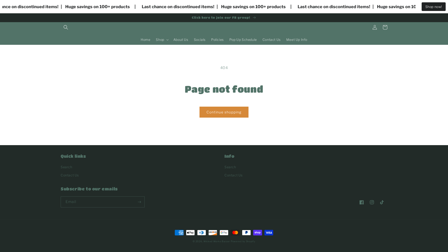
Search (66, 167)
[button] (66, 27)
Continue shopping (224, 112)
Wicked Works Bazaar (216, 241)
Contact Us (70, 175)
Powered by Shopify (243, 241)
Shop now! (433, 7)
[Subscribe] (139, 201)
